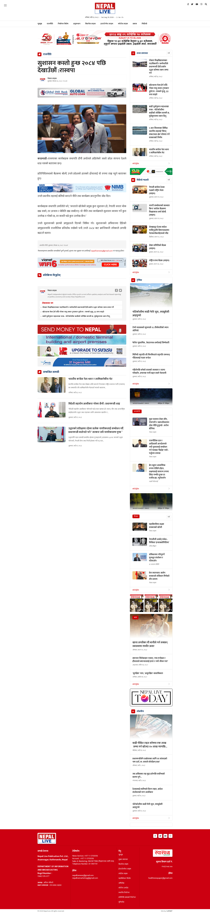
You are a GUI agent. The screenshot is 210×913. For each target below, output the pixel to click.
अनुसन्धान (76, 23)
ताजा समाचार (142, 53)
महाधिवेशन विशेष (124, 878)
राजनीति (50, 23)
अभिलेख (121, 883)
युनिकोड (121, 902)
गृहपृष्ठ (120, 854)
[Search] (206, 4)
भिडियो (144, 23)
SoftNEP (169, 911)
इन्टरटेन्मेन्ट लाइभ (107, 23)
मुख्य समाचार (123, 859)
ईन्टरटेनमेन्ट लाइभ (124, 869)
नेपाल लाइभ (52, 78)
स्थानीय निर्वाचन (124, 892)
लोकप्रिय (140, 711)
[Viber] (201, 4)
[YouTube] (196, 4)
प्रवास (135, 23)
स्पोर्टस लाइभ (123, 23)
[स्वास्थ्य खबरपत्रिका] (156, 853)
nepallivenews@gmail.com (102, 250)
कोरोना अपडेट (123, 887)
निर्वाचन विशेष (63, 23)
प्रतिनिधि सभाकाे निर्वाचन (127, 897)
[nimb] (82, 187)
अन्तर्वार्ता (137, 411)
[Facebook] (188, 4)
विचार (136, 516)
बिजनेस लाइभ (90, 23)
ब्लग (135, 617)
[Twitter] (192, 4)
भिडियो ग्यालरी (143, 180)
